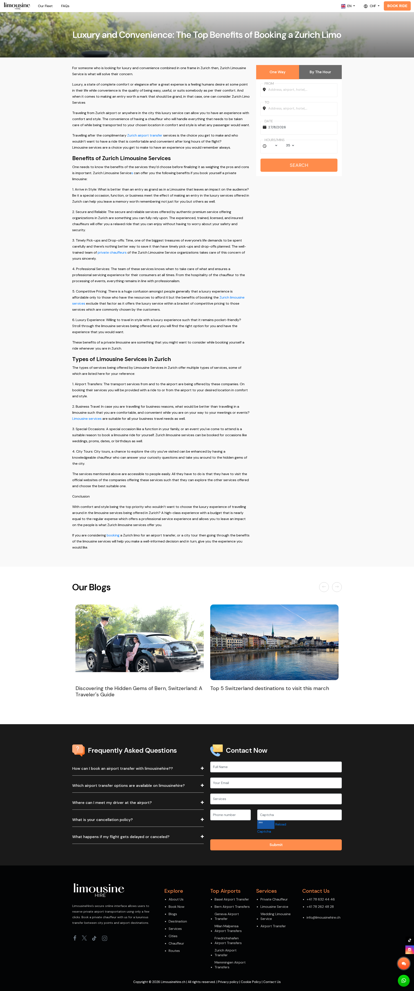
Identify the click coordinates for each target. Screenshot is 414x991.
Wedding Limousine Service (275, 916)
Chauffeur (176, 943)
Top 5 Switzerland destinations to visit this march (258, 688)
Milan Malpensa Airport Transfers (228, 928)
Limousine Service (274, 906)
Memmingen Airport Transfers (230, 964)
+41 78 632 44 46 (321, 899)
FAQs (65, 6)
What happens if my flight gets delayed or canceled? (120, 836)
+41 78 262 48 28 (320, 906)
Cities (173, 936)
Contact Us (272, 982)
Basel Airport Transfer (232, 899)
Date (269, 121)
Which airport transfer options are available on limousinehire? (128, 785)
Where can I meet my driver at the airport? (112, 802)
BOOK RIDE (397, 5)
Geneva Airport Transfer (227, 916)
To (267, 102)
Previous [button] (325, 587)
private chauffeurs (112, 252)
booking (113, 535)
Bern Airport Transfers (232, 906)
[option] (128, 652)
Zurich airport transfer (144, 135)
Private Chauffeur (274, 899)
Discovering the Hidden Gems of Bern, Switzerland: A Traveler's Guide (128, 691)
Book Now (176, 906)
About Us (176, 899)
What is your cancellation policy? (102, 819)
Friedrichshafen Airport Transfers (228, 940)
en (349, 6)
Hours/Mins (275, 140)
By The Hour (320, 72)
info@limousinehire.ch (323, 917)
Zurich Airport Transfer (226, 952)
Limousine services (87, 418)
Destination (178, 921)
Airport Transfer (273, 926)
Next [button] (337, 587)
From (269, 83)
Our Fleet (45, 6)
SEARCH (299, 165)
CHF (373, 6)
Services (175, 928)
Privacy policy (228, 982)
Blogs (173, 914)
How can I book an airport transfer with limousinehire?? (122, 768)
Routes (174, 950)
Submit (276, 844)
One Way (277, 72)
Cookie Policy (251, 982)
